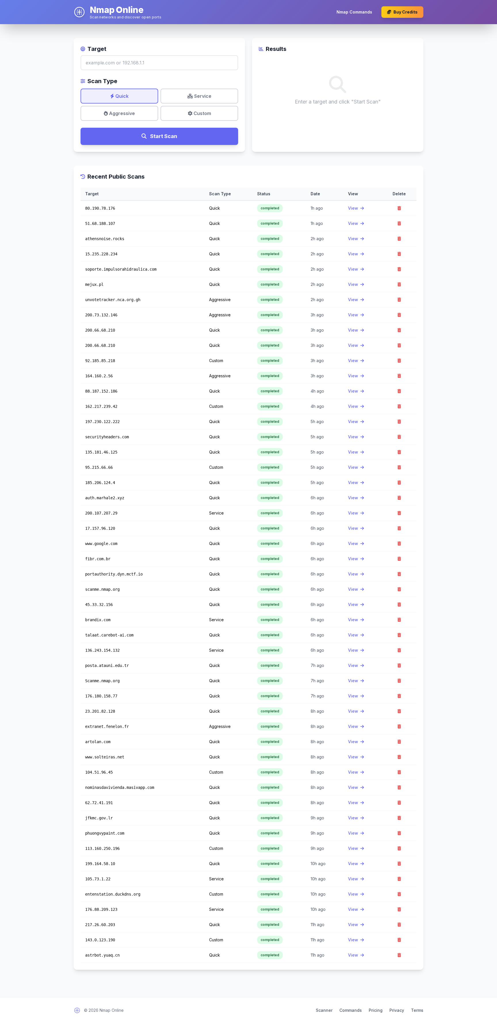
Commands (350, 1010)
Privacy (396, 1010)
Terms (417, 1010)
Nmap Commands (354, 11)
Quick (121, 96)
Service (202, 96)
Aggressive (121, 113)
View (353, 208)
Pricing (376, 1010)
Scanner (324, 1010)
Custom (201, 113)
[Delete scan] (399, 208)
